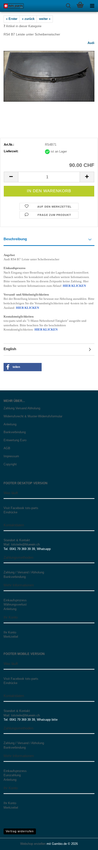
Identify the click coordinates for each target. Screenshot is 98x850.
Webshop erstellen (33, 844)
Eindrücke (10, 512)
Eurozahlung (12, 775)
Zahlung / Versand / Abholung (24, 572)
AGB (7, 448)
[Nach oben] (85, 843)
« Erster (11, 19)
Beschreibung (15, 239)
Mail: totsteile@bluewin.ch (22, 544)
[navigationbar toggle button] (92, 6)
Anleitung (10, 424)
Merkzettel (11, 636)
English (10, 349)
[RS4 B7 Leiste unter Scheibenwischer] (49, 76)
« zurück (28, 19)
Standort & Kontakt (17, 540)
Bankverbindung (15, 432)
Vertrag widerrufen (20, 831)
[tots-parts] (12, 6)
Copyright (10, 464)
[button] (11, 177)
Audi (91, 43)
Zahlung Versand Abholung (22, 408)
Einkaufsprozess (15, 600)
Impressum (11, 456)
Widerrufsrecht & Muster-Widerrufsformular (33, 416)
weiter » (44, 19)
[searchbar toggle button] (68, 6)
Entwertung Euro (15, 440)
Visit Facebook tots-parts (21, 508)
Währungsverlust (15, 604)
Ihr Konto (10, 632)
